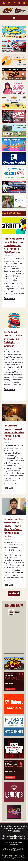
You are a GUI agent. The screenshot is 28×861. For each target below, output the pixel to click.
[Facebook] (4, 3)
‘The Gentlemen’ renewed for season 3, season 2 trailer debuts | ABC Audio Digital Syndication (14, 432)
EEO (4, 835)
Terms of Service (20, 857)
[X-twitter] (9, 3)
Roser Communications (16, 843)
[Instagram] (14, 3)
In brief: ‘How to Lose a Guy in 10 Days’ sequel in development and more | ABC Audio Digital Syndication (14, 245)
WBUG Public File (17, 849)
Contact (23, 838)
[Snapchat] (19, 3)
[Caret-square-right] (23, 3)
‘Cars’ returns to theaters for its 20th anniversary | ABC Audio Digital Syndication (13, 338)
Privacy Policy (10, 857)
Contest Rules (14, 838)
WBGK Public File (7, 849)
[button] (14, 17)
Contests (5, 838)
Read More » (9, 298)
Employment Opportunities (16, 835)
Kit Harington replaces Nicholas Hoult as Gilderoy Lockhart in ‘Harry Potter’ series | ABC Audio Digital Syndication (14, 527)
